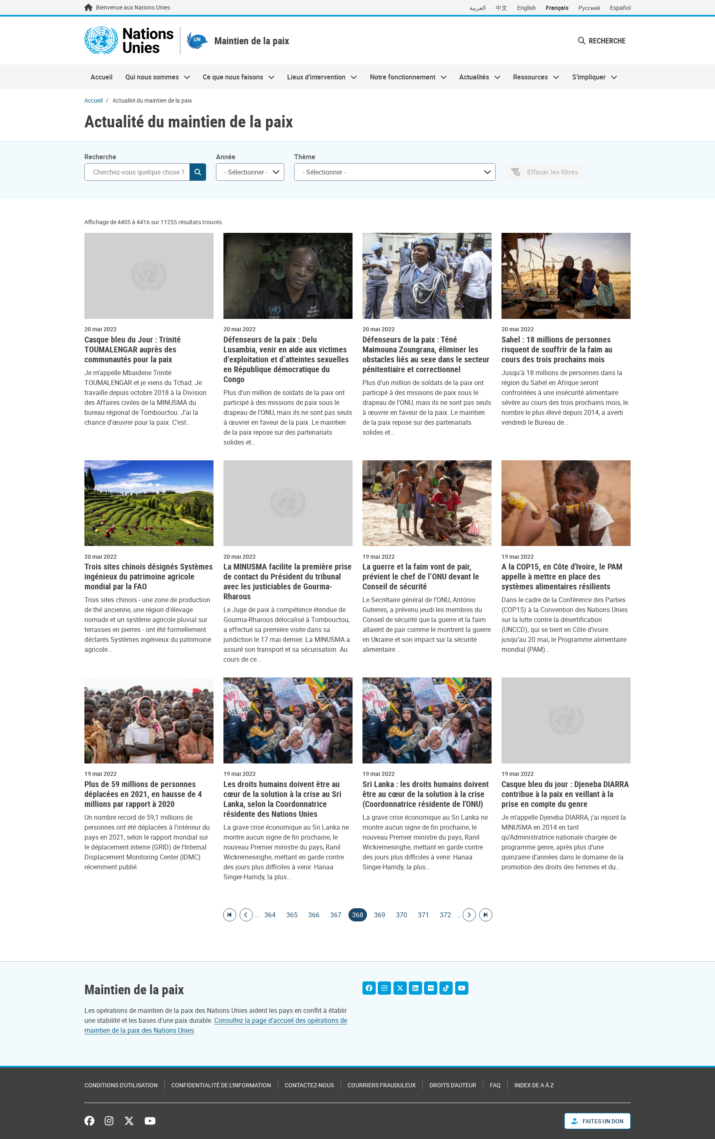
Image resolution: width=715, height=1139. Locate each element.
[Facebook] (369, 988)
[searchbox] (247, 172)
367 (335, 914)
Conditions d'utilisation (121, 1085)
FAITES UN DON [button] (602, 1121)
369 (379, 914)
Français (557, 8)
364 (270, 914)
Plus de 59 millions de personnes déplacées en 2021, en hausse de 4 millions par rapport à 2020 (143, 794)
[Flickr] (430, 988)
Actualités (471, 76)
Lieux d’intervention (313, 76)
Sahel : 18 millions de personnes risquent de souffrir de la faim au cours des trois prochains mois (556, 349)
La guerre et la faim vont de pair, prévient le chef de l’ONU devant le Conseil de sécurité (420, 576)
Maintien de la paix (251, 41)
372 (445, 914)
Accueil (102, 76)
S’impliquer (586, 76)
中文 (501, 8)
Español (620, 8)
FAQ (495, 1085)
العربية (478, 8)
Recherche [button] (606, 40)
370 (401, 914)
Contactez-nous (309, 1085)
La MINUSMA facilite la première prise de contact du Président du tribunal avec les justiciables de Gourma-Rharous (287, 581)
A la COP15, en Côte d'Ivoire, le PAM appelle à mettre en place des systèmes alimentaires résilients (561, 576)
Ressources (527, 76)
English (526, 8)
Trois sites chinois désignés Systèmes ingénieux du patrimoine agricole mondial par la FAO (148, 576)
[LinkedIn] (415, 988)
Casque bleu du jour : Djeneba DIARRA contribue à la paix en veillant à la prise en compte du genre (565, 794)
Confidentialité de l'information (221, 1085)
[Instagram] (384, 988)
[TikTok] (446, 988)
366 (314, 914)
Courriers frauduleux (382, 1085)
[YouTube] (461, 988)
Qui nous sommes (148, 76)
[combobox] (250, 172)
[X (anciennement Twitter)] (129, 1121)
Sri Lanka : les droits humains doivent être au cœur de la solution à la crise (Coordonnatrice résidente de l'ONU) (425, 794)
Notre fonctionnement (399, 76)
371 (423, 914)
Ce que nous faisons (230, 76)
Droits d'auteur (452, 1085)
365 (292, 914)
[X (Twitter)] (400, 988)
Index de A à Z (534, 1085)
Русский (589, 8)
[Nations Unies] (128, 40)
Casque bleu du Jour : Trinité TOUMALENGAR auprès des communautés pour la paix (132, 349)
